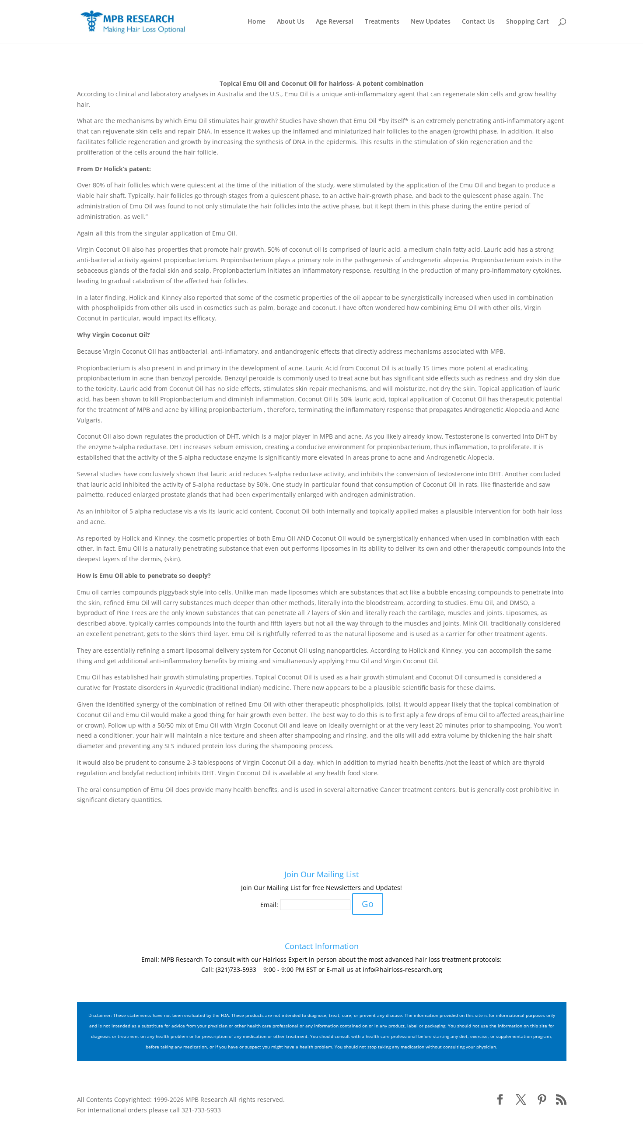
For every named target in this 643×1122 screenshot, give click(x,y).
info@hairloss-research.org (402, 969)
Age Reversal (334, 21)
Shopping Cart (527, 21)
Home (257, 21)
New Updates (431, 21)
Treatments (382, 21)
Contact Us (478, 21)
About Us (290, 21)
